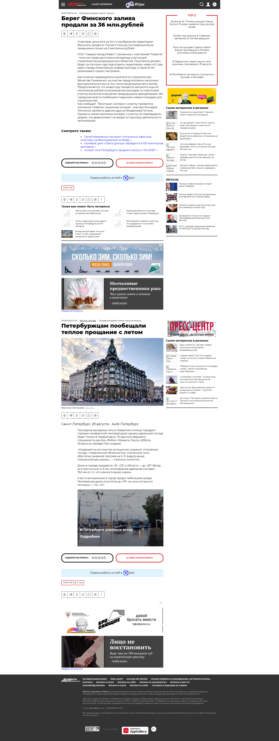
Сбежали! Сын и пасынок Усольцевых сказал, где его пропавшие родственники (199, 369)
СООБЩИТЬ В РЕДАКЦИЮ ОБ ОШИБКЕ (169, 686)
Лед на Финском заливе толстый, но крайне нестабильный (92, 212)
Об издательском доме (95, 679)
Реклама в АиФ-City (180, 682)
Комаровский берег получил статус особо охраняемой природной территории (89, 234)
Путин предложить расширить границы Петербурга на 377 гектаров (90, 223)
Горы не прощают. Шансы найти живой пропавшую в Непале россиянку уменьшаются (192, 50)
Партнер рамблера (110, 729)
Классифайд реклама (94, 686)
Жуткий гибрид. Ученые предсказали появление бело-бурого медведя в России (198, 168)
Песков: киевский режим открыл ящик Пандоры (195, 185)
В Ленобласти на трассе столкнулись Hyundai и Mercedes (192, 76)
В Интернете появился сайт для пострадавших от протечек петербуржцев (142, 223)
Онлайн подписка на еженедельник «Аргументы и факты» (181, 679)
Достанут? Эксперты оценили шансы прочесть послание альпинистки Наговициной (198, 400)
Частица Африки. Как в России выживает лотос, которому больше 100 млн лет (197, 146)
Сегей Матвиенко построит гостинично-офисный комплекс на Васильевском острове (116, 138)
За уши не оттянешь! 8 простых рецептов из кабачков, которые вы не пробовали (198, 136)
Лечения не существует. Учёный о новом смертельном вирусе (197, 113)
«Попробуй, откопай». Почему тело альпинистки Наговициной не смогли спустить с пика (198, 379)
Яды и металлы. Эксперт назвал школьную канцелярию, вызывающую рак (196, 347)
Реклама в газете (105, 682)
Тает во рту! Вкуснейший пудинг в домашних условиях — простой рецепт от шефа (197, 390)
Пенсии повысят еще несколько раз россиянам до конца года (197, 206)
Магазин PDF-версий (137, 679)
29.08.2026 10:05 (69, 320)
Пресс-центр (116, 679)
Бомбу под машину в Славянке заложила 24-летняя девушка (191, 37)
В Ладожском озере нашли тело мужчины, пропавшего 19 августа (192, 63)
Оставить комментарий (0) (139, 163)
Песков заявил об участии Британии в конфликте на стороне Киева (197, 195)
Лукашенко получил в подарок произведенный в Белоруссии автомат (194, 218)
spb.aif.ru (89, 408)
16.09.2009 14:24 (69, 13)
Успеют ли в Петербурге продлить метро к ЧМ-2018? (119, 150)
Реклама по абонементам (153, 682)
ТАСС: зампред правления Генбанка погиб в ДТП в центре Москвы (197, 227)
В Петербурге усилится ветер (106, 530)
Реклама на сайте (127, 682)
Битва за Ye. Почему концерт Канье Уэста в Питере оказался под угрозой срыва (191, 24)
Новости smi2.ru (72, 310)
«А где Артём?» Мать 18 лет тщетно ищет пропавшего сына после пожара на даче (197, 125)
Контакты (88, 682)
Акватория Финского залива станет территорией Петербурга (142, 212)
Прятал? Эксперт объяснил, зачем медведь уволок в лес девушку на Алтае (197, 157)
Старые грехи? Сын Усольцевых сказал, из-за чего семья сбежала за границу (198, 358)
